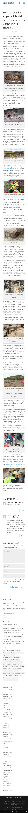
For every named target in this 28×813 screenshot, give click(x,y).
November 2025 (7, 687)
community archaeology (8, 659)
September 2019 (7, 718)
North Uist (5, 671)
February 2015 (7, 750)
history (19, 664)
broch (12, 652)
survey (9, 677)
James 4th (16, 666)
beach (4, 652)
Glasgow (9, 664)
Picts (13, 673)
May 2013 (5, 777)
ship (20, 675)
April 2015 (5, 745)
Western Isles (14, 680)
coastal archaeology (7, 657)
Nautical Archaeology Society (14, 668)
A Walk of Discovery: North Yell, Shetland (13, 606)
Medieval (22, 666)
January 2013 (6, 785)
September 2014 (7, 756)
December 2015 (7, 739)
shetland (16, 675)
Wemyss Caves (6, 680)
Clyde (4, 655)
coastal (13, 655)
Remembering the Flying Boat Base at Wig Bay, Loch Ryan (13, 642)
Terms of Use (8, 797)
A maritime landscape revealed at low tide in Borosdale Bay (13, 612)
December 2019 (7, 712)
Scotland (10, 675)
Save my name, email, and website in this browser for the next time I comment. (13, 581)
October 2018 (6, 725)
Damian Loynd (11, 516)
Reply (22, 510)
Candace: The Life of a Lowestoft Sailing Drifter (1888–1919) (13, 602)
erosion (17, 659)
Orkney (11, 671)
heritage (14, 664)
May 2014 (5, 761)
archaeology (18, 650)
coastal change (17, 657)
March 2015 (6, 748)
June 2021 (5, 705)
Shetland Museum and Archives (14, 464)
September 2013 (7, 770)
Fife (10, 662)
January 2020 (6, 710)
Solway (4, 677)
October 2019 (6, 716)
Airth (4, 650)
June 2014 (5, 759)
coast (8, 655)
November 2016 (7, 734)
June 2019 (5, 721)
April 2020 (5, 707)
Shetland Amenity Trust (11, 466)
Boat (9, 652)
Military (5, 668)
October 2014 (6, 754)
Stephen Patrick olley (8, 636)
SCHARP (15, 624)
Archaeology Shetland (8, 168)
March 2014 (6, 763)
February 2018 (7, 730)
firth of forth (15, 662)
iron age (11, 666)
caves (22, 652)
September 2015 (7, 741)
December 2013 (7, 768)
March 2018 (6, 727)
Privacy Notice (17, 797)
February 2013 (7, 783)
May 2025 (5, 692)
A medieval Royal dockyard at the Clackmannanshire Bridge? (13, 629)
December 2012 (7, 788)
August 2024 (6, 698)
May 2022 (5, 701)
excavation (5, 662)
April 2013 (5, 779)
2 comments (14, 31)
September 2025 (7, 690)
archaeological (10, 650)
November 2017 (7, 732)
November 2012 (7, 790)
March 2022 (6, 703)
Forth (4, 664)
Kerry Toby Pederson (13, 502)
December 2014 (7, 752)
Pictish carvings (6, 673)
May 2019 (5, 723)
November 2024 (7, 696)
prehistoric (17, 673)
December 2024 (7, 694)
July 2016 (5, 736)
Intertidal (5, 666)
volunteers (14, 677)
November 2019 (7, 714)
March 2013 (6, 781)
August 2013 (6, 772)
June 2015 (5, 743)
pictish (15, 671)
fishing (21, 662)
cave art (17, 652)
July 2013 (5, 774)
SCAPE (23, 673)
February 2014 (7, 765)
